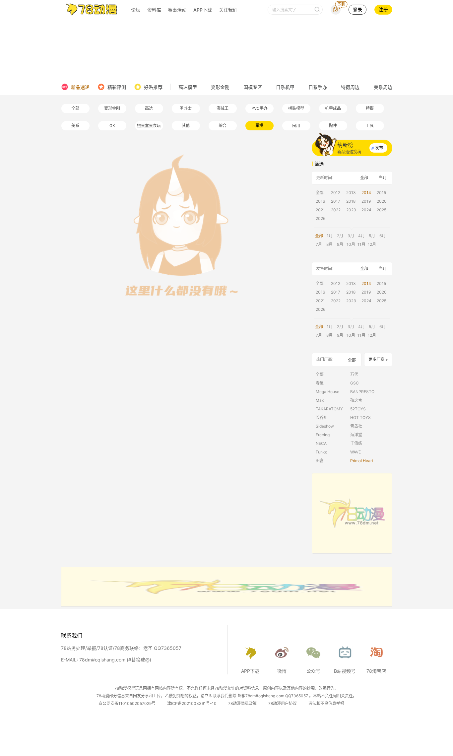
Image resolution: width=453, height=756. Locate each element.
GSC (354, 382)
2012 (335, 192)
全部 (75, 108)
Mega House (327, 391)
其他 (186, 125)
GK (112, 125)
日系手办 (317, 87)
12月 (372, 244)
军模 (259, 125)
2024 (366, 209)
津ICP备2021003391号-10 (192, 703)
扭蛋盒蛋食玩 (149, 125)
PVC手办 (259, 108)
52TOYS (358, 408)
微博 (282, 671)
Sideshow (325, 426)
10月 (351, 244)
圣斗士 (186, 108)
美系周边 (383, 87)
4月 (361, 235)
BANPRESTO (362, 391)
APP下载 (202, 10)
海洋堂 (356, 434)
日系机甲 (285, 87)
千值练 (356, 443)
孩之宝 (356, 400)
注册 (383, 9)
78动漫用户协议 (282, 703)
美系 (75, 125)
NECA (321, 443)
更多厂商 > (378, 359)
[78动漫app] (352, 513)
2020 (382, 201)
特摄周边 (350, 87)
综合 (223, 125)
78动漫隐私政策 (242, 703)
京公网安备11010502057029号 (127, 703)
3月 (351, 235)
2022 (336, 209)
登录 (357, 9)
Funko (321, 451)
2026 (320, 218)
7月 (319, 244)
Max (320, 400)
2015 (381, 192)
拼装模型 (296, 108)
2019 (366, 201)
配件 (333, 125)
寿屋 (320, 382)
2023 (351, 209)
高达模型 (187, 87)
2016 (320, 201)
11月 (361, 244)
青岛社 (356, 426)
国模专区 (252, 87)
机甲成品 (333, 108)
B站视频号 (345, 671)
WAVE (355, 451)
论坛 (135, 10)
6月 (382, 235)
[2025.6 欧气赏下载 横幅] (226, 604)
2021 (320, 209)
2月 (340, 235)
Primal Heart (361, 460)
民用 (296, 125)
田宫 (320, 460)
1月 (330, 235)
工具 (370, 125)
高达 (149, 108)
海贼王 (222, 108)
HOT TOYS (360, 417)
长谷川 (322, 417)
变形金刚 (220, 87)
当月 (383, 177)
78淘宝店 (376, 671)
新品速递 (80, 87)
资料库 (154, 10)
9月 (340, 244)
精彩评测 (116, 87)
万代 (354, 374)
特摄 (370, 108)
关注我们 (228, 10)
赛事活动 (177, 10)
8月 (329, 244)
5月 (372, 235)
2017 (335, 201)
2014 (366, 192)
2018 (351, 201)
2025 (381, 209)
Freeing (323, 434)
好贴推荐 (153, 87)
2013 (351, 192)
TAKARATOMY (329, 408)
